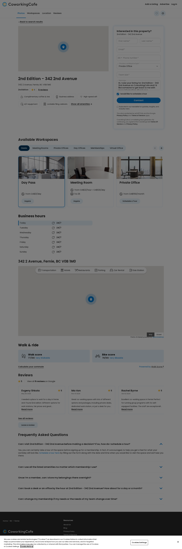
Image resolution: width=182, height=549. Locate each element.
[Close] (178, 542)
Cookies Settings (139, 542)
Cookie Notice (27, 546)
